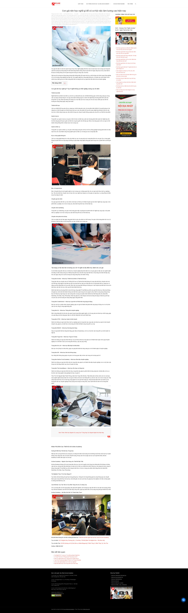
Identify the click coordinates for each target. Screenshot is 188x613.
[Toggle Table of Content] (64, 83)
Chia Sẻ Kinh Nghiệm (118, 4)
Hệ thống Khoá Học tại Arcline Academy (97, 4)
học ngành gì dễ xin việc (70, 16)
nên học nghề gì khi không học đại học (64, 19)
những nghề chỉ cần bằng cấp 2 (87, 19)
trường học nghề (92, 22)
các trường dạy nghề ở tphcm (60, 15)
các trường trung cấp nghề (82, 15)
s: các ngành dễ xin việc (90, 21)
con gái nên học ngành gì (94, 15)
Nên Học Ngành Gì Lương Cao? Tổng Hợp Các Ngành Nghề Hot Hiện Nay (84, 432)
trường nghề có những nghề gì (62, 24)
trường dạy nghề (57, 22)
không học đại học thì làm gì (102, 16)
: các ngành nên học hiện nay (86, 13)
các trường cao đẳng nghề (97, 13)
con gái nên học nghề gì (104, 15)
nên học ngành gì (71, 18)
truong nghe (98, 22)
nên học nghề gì (78, 18)
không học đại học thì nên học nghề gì (59, 18)
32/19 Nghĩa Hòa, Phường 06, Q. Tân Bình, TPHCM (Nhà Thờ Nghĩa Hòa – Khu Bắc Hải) (82, 540)
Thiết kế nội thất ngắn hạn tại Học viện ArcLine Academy (94, 537)
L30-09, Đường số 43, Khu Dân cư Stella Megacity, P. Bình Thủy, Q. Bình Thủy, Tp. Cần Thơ (84, 543)
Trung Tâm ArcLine (69, 13)
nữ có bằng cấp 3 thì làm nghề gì (101, 19)
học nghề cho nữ (78, 16)
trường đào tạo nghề (84, 22)
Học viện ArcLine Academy (68, 609)
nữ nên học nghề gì (63, 21)
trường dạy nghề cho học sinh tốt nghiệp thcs (70, 22)
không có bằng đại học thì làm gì (89, 16)
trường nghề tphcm (73, 24)
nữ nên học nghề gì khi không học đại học (75, 21)
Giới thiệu (80, 4)
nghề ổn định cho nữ (76, 19)
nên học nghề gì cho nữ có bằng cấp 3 (90, 18)
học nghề (76, 13)
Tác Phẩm (130, 4)
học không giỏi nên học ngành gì (58, 16)
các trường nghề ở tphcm (72, 15)
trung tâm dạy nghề (99, 21)
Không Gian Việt (86, 609)
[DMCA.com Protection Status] (56, 596)
